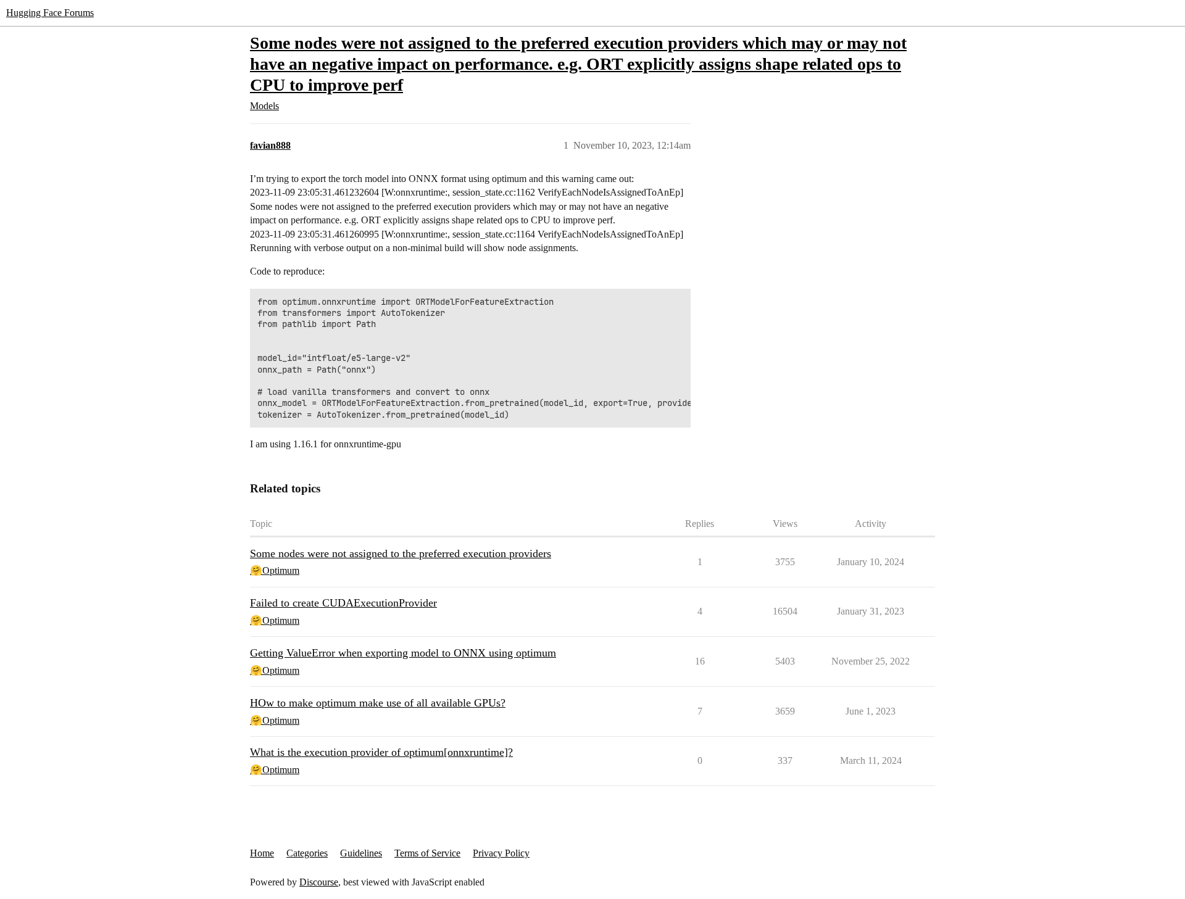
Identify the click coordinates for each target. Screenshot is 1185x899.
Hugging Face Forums (50, 12)
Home (262, 853)
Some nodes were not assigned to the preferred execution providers (400, 553)
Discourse (318, 882)
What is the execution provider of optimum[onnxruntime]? (381, 752)
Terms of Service (427, 853)
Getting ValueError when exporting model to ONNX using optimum (403, 653)
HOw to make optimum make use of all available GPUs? (377, 703)
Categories (307, 853)
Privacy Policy (501, 853)
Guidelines (361, 853)
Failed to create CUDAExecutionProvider (343, 603)
